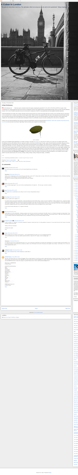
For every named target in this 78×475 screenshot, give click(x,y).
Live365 (75, 389)
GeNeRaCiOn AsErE (8, 250)
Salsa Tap (76, 408)
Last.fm (75, 385)
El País (75, 359)
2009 (76, 257)
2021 (76, 183)
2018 (76, 188)
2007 (76, 260)
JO (5, 211)
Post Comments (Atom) (38, 312)
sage (6, 190)
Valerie (6, 183)
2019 (76, 186)
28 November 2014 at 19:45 (19, 220)
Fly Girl (75, 365)
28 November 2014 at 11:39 (12, 183)
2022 (76, 181)
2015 (76, 193)
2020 (76, 185)
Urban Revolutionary (26, 161)
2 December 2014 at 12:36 (17, 250)
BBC (75, 331)
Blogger (50, 472)
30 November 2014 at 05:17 (13, 233)
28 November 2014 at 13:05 (12, 190)
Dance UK (76, 349)
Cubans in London (15, 161)
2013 (76, 250)
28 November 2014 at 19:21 (11, 211)
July (77, 238)
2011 (76, 253)
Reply (6, 170)
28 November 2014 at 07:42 (15, 174)
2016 (76, 191)
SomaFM (75, 420)
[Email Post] (18, 160)
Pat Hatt (6, 167)
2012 (76, 251)
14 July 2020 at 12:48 (15, 256)
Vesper (6, 233)
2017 (76, 190)
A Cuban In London (11, 4)
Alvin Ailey (76, 325)
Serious (75, 414)
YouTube (75, 464)
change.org (38, 141)
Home (36, 308)
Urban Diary (21, 161)
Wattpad (75, 460)
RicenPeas (76, 406)
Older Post (67, 308)
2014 (76, 195)
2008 (76, 258)
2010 (76, 255)
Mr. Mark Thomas (8, 256)
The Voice (76, 453)
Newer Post (4, 308)
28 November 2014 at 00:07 (13, 167)
